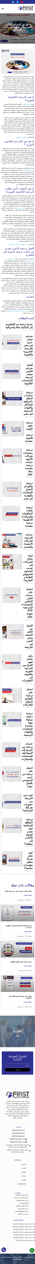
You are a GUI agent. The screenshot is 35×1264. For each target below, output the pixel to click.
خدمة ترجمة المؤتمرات (22, 1200)
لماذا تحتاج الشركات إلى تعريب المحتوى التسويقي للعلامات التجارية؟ (28, 568)
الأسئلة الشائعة (22, 1184)
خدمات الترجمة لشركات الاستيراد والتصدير (28, 540)
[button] (2, 8)
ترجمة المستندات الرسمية (21, 1197)
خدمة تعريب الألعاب (23, 1214)
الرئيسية (23, 1164)
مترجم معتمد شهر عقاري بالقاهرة (21, 962)
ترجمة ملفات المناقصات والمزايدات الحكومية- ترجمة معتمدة (27, 516)
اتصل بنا (23, 1180)
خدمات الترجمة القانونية (22, 1195)
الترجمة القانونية (26, 104)
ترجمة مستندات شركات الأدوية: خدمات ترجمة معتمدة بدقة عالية (28, 462)
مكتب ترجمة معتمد (19, 208)
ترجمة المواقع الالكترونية (22, 1211)
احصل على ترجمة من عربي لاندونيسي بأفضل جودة (27, 777)
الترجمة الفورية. (27, 170)
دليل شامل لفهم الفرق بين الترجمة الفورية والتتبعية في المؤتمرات (27, 668)
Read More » (27, 895)
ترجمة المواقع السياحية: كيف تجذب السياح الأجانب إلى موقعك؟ (28, 831)
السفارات (23, 1172)
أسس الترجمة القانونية (22, 137)
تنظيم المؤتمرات (24, 1203)
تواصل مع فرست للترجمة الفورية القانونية (17, 311)
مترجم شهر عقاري (23, 1208)
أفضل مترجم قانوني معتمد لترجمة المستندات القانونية (27, 374)
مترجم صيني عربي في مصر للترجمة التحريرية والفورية (28, 345)
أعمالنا (24, 1176)
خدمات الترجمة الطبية (22, 1206)
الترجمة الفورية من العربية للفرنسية (19, 244)
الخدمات (23, 1168)
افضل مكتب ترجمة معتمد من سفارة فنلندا (18, 891)
